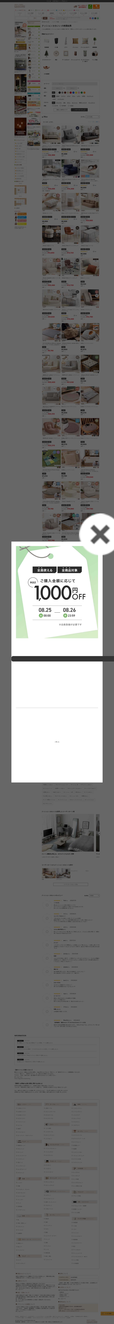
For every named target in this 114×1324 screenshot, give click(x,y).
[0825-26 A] (57, 592)
